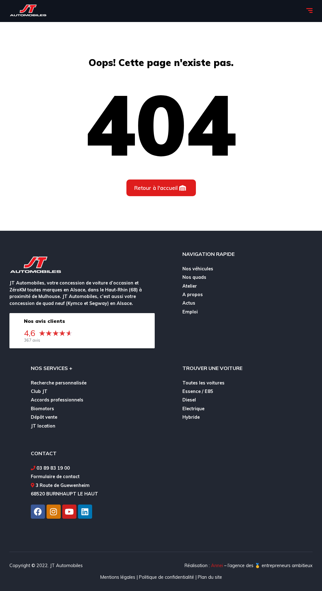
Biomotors (42, 408)
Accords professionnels (57, 400)
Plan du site (210, 577)
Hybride (191, 417)
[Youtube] (69, 512)
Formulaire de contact (55, 476)
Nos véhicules (197, 269)
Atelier (189, 286)
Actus (188, 303)
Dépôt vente (44, 417)
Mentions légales (117, 577)
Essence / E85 (197, 391)
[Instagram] (54, 512)
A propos (192, 294)
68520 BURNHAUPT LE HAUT (64, 494)
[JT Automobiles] (28, 11)
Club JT (39, 391)
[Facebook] (38, 512)
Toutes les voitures (203, 383)
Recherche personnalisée (58, 383)
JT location (43, 426)
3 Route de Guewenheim (63, 485)
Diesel (189, 400)
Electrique (193, 408)
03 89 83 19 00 (53, 468)
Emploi (190, 312)
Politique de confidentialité (166, 577)
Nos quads (194, 277)
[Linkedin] (85, 512)
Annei (217, 565)
